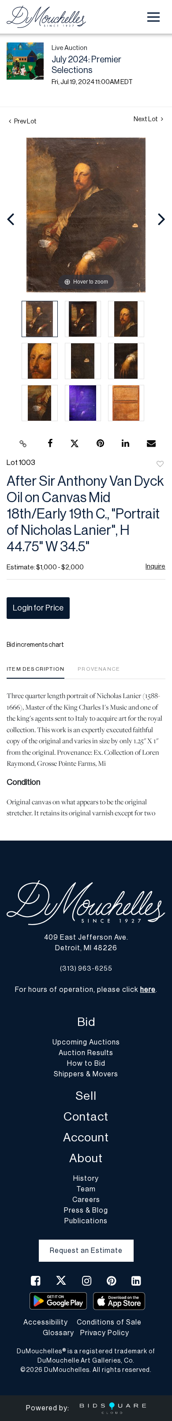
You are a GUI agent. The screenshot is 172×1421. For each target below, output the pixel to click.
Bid (86, 1022)
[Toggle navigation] (153, 17)
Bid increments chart (35, 645)
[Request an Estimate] (86, 1243)
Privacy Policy (104, 1333)
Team (86, 1189)
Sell (86, 1096)
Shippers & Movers (86, 1074)
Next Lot (146, 119)
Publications (86, 1221)
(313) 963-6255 (86, 968)
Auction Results (86, 1052)
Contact (86, 1117)
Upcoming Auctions (86, 1042)
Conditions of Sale (109, 1322)
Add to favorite (160, 464)
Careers (86, 1199)
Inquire (155, 566)
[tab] (35, 672)
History (86, 1178)
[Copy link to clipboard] (23, 443)
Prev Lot (25, 122)
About (86, 1158)
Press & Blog (86, 1210)
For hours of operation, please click (85, 989)
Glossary (58, 1333)
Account (86, 1138)
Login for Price (38, 608)
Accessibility (45, 1322)
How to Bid (86, 1063)
